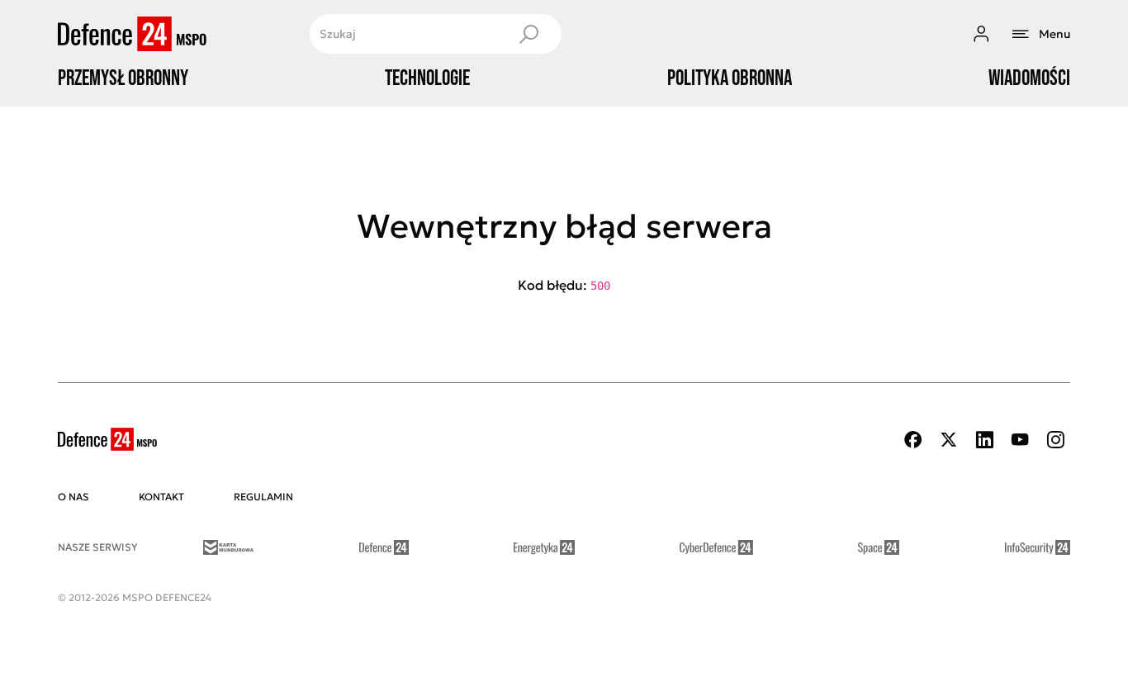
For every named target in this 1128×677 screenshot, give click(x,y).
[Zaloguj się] (981, 34)
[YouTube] (1020, 439)
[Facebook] (913, 439)
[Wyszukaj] (528, 34)
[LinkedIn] (984, 439)
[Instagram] (1055, 439)
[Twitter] (949, 439)
